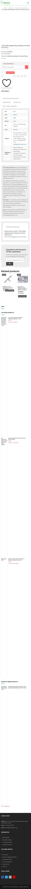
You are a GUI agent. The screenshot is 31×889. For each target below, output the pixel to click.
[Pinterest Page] (14, 877)
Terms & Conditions (7, 861)
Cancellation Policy (7, 859)
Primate (15, 129)
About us (4, 866)
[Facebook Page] (2, 877)
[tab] (10, 98)
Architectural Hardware (13, 56)
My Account (5, 854)
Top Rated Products (7, 842)
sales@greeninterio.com (20, 144)
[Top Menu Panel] (25, 3)
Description (7, 102)
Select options (9, 290)
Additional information (10, 98)
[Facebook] (14, 76)
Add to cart (10, 72)
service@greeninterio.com (11, 827)
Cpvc (14, 121)
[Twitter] (17, 76)
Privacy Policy (5, 864)
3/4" (14, 111)
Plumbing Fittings (23, 56)
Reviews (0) (17, 102)
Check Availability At (8, 63)
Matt (14, 118)
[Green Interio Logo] (6, 3)
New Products (5, 837)
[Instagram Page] (10, 877)
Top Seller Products (7, 840)
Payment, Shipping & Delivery (9, 857)
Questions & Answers (10, 106)
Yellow (15, 114)
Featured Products (7, 844)
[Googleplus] (21, 76)
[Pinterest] (25, 76)
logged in (14, 237)
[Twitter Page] (6, 877)
